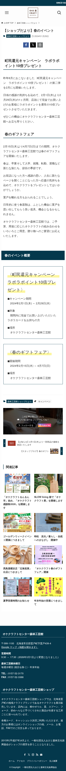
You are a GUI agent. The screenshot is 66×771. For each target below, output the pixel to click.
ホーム (12, 760)
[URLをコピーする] (40, 44)
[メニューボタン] (7, 13)
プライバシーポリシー (37, 760)
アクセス (21, 760)
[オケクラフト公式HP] (33, 13)
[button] (26, 44)
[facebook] (24, 754)
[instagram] (33, 754)
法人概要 (53, 760)
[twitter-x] (28, 754)
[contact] (41, 754)
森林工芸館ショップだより (18, 36)
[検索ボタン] (59, 13)
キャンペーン (44, 401)
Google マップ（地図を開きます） (19, 647)
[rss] (37, 754)
